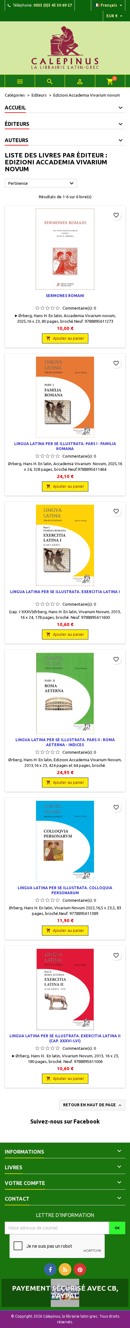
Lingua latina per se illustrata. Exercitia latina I (65, 592)
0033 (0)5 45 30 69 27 (52, 5)
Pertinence (41, 183)
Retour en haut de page (92, 1105)
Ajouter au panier (65, 338)
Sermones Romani (65, 296)
